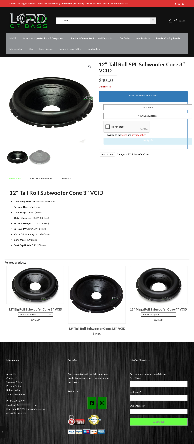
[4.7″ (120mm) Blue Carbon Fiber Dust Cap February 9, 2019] (2, 432)
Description (15, 178)
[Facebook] (91, 403)
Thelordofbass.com (35, 409)
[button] (90, 66)
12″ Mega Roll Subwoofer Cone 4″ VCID (158, 309)
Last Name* (135, 392)
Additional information (41, 178)
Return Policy (13, 390)
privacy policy (139, 134)
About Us (11, 374)
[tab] (15, 178)
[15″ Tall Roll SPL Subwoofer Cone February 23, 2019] (191, 432)
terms (124, 134)
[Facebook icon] (175, 3)
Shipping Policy (14, 382)
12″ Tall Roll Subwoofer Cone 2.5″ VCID (96, 328)
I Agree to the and (126, 134)
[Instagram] (102, 403)
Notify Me (148, 140)
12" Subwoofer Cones (139, 154)
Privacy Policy (13, 386)
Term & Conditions (15, 394)
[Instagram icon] (183, 3)
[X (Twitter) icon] (179, 3)
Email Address (137, 405)
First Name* (136, 378)
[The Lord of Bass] (28, 20)
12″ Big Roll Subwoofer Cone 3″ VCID (35, 309)
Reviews (66, 178)
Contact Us (12, 378)
